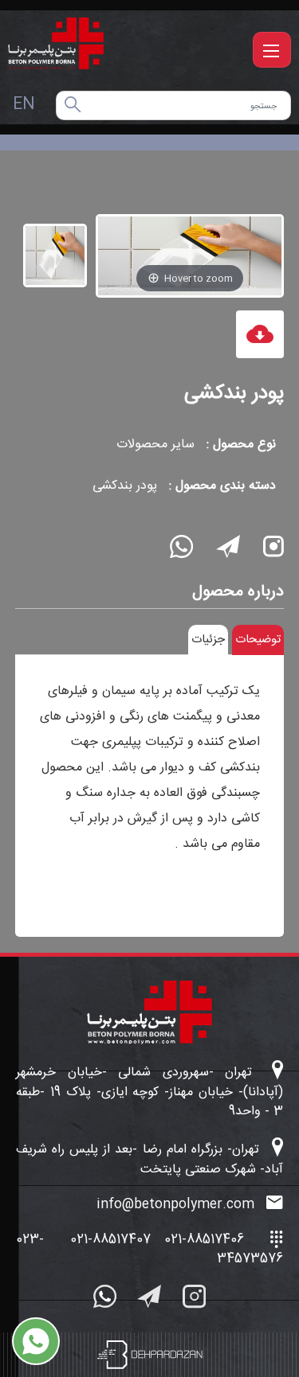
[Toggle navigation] (272, 50)
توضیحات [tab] (258, 639)
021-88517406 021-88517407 (157, 1239)
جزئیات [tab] (208, 639)
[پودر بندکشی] (55, 255)
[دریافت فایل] (260, 334)
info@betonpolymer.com (177, 1205)
